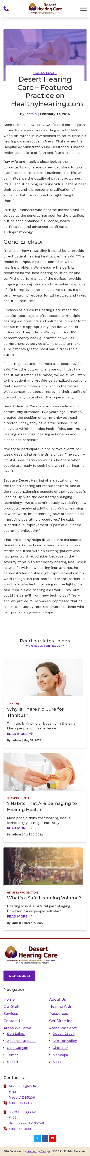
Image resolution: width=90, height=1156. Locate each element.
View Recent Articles (43, 645)
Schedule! (19, 976)
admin (31, 114)
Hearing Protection (22, 892)
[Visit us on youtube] (52, 1138)
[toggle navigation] (83, 8)
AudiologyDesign (38, 1151)
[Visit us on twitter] (37, 1138)
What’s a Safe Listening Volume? (44, 897)
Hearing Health (45, 72)
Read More (17, 734)
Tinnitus (13, 703)
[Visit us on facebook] (45, 1138)
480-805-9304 (21, 1103)
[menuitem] (22, 999)
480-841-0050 (20, 1129)
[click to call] (6, 8)
